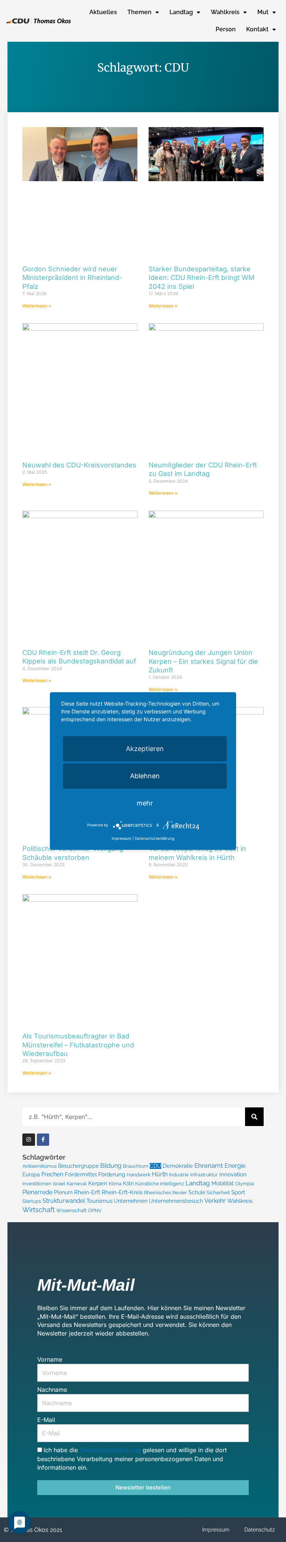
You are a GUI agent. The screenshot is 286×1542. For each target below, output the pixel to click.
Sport (238, 1192)
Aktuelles (103, 12)
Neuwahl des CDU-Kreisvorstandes (79, 465)
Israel (59, 1183)
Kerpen (97, 1183)
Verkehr (215, 1200)
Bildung (110, 1165)
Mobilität (222, 1183)
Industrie (179, 1174)
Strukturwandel (63, 1200)
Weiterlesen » (36, 306)
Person (226, 29)
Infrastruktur (204, 1174)
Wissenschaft (71, 1210)
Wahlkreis (225, 12)
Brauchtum (135, 1166)
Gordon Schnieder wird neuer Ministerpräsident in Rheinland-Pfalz (72, 277)
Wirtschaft (38, 1210)
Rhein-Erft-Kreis (122, 1192)
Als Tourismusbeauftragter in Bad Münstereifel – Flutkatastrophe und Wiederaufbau (78, 1044)
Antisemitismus (39, 1166)
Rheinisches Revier (165, 1192)
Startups (31, 1201)
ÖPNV (95, 1210)
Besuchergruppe (78, 1166)
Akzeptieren (145, 749)
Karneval (77, 1183)
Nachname (52, 1389)
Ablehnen (145, 776)
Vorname (49, 1359)
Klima (115, 1183)
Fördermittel (81, 1174)
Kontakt (257, 29)
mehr (145, 803)
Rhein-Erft (87, 1192)
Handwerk (138, 1174)
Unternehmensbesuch (176, 1201)
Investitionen (36, 1183)
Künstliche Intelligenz (159, 1183)
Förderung (111, 1174)
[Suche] (254, 1116)
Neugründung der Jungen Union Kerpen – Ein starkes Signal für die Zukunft (203, 661)
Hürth (160, 1174)
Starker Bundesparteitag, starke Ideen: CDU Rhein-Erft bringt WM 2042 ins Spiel (201, 277)
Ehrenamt (208, 1165)
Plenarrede (37, 1192)
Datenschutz (259, 1530)
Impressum (215, 1530)
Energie (235, 1165)
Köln (128, 1183)
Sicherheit (218, 1192)
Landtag (181, 12)
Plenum (63, 1192)
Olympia (244, 1183)
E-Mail (46, 1419)
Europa (31, 1174)
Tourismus (99, 1201)
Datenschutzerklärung (111, 1450)
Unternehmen (130, 1201)
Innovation (233, 1174)
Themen (139, 12)
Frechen (52, 1174)
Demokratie (178, 1166)
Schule (196, 1192)
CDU (155, 1166)
